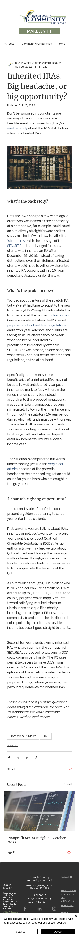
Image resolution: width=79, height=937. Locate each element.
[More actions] (69, 65)
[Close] (73, 918)
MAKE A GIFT (66, 877)
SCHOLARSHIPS (67, 894)
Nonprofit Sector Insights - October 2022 (37, 840)
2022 (46, 736)
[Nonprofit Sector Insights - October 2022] (39, 811)
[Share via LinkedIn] (27, 757)
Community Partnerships (37, 44)
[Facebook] (25, 908)
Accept (58, 931)
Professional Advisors (23, 736)
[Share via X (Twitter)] (18, 757)
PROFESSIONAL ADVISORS (67, 907)
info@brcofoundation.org (39, 899)
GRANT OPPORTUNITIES (67, 899)
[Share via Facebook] (9, 757)
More (62, 44)
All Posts (9, 44)
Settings (20, 931)
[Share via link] (36, 757)
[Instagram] (54, 908)
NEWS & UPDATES (68, 890)
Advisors (12, 745)
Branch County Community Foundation (39, 879)
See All (68, 784)
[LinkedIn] (39, 908)
